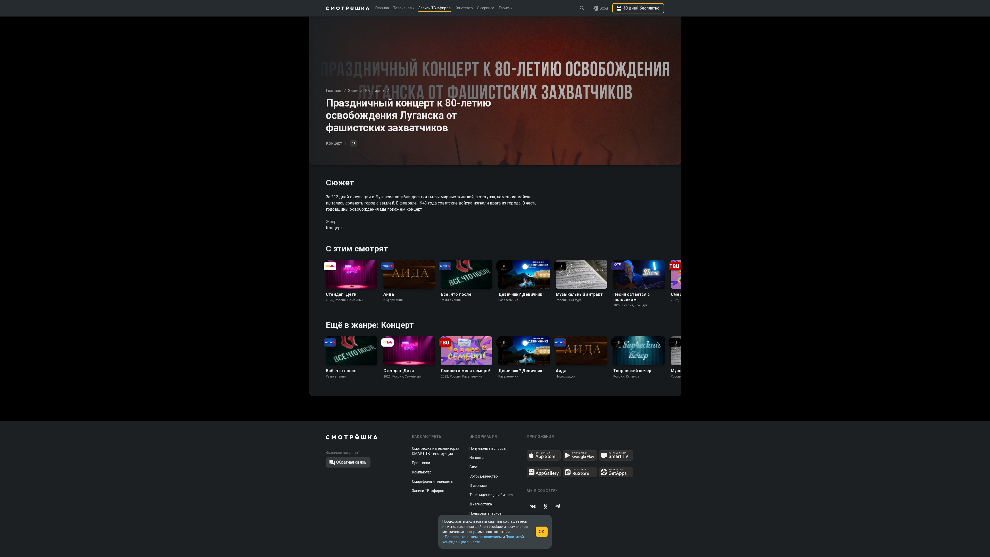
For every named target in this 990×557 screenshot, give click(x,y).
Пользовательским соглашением (473, 537)
